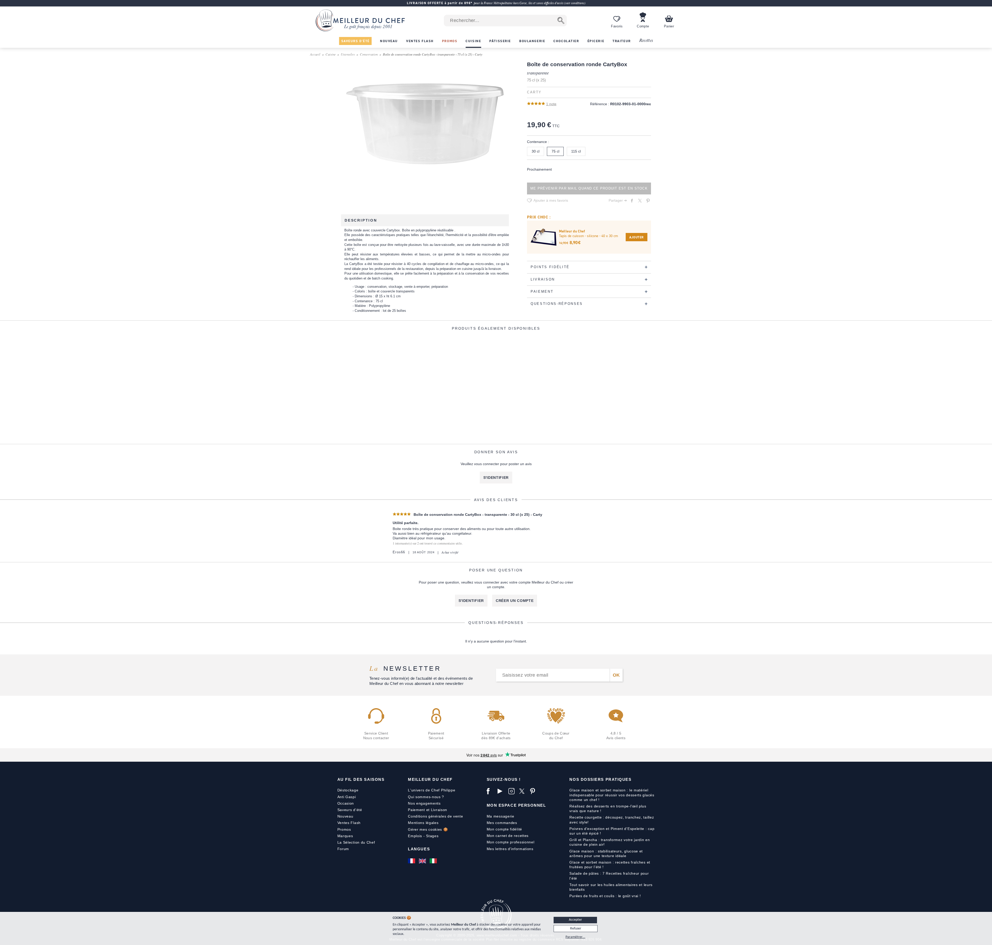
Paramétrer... (575, 937)
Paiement (416, 810)
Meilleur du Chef (430, 779)
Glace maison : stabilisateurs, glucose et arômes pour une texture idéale (606, 853)
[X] (523, 791)
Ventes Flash (349, 823)
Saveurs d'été (349, 810)
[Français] (412, 861)
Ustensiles (348, 54)
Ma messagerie (500, 816)
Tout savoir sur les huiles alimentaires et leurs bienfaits (611, 887)
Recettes (646, 40)
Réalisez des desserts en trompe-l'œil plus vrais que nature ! (607, 808)
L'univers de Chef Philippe (431, 790)
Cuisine (331, 54)
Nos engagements (424, 803)
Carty (534, 92)
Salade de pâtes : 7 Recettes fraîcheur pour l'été (609, 875)
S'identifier (496, 477)
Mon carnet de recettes (508, 836)
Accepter (575, 920)
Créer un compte (515, 601)
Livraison (439, 810)
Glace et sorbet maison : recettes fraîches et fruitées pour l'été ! (609, 864)
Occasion (345, 803)
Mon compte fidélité (504, 829)
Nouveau (345, 816)
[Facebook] (491, 791)
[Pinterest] (534, 791)
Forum (343, 849)
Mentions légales (423, 823)
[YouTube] (502, 791)
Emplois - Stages (423, 836)
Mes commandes (502, 823)
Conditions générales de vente (435, 816)
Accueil (315, 54)
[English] (423, 861)
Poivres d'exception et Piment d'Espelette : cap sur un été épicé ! (611, 831)
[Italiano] (434, 861)
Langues (419, 849)
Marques (345, 836)
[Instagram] (512, 791)
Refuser (575, 929)
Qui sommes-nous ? (426, 797)
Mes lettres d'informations (510, 849)
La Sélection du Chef (356, 842)
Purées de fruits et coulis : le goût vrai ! (605, 896)
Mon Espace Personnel (516, 805)
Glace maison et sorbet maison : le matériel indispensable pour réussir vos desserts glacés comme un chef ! (611, 795)
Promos (344, 829)
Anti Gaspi (346, 797)
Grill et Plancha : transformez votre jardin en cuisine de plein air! (609, 842)
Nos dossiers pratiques (600, 779)
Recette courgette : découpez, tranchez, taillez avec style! (611, 819)
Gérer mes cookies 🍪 (428, 829)
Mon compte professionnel (510, 842)
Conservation (369, 54)
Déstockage (348, 790)
